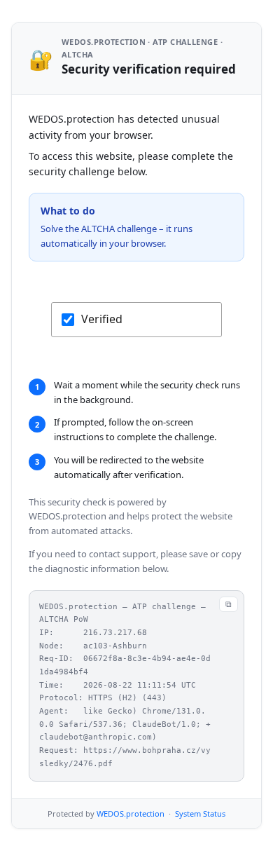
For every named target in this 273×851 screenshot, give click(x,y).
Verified (101, 319)
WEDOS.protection (130, 813)
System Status (200, 813)
